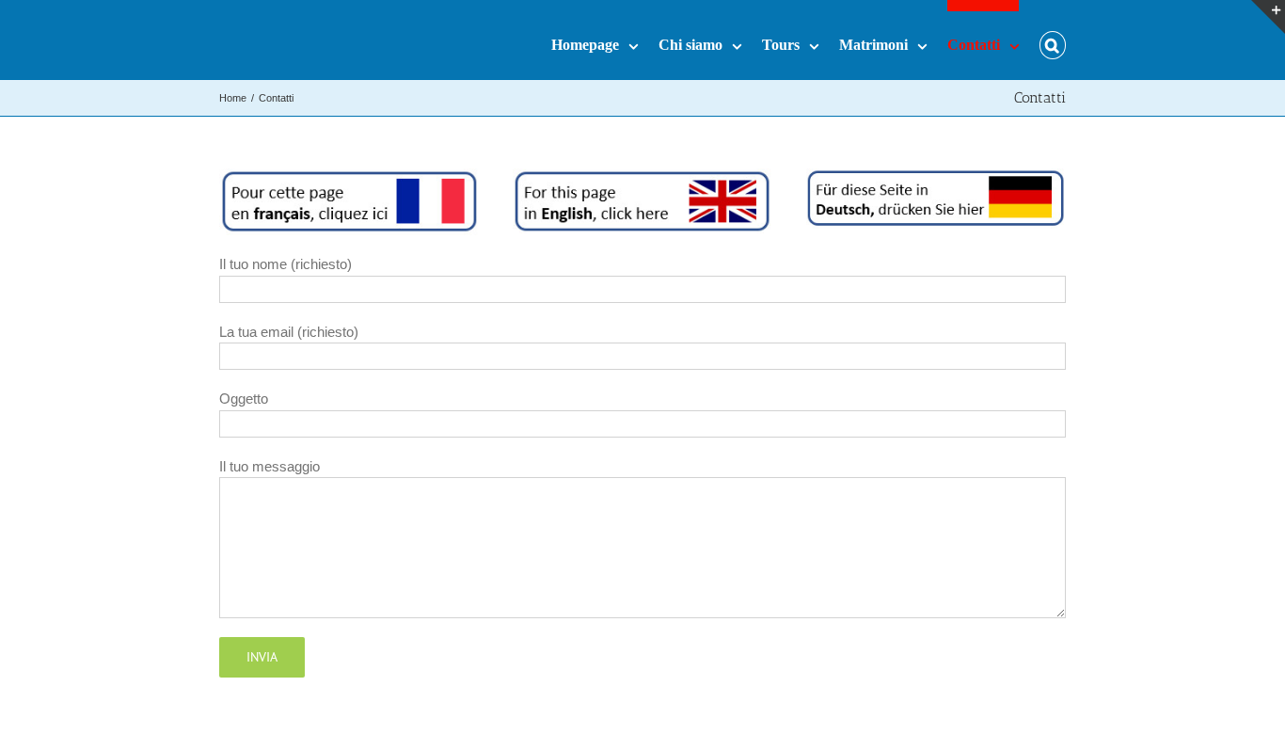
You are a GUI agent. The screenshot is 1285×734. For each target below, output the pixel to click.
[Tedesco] (936, 178)
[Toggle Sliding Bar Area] (1268, 17)
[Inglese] (642, 178)
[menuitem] (604, 39)
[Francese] (349, 178)
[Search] (1052, 39)
